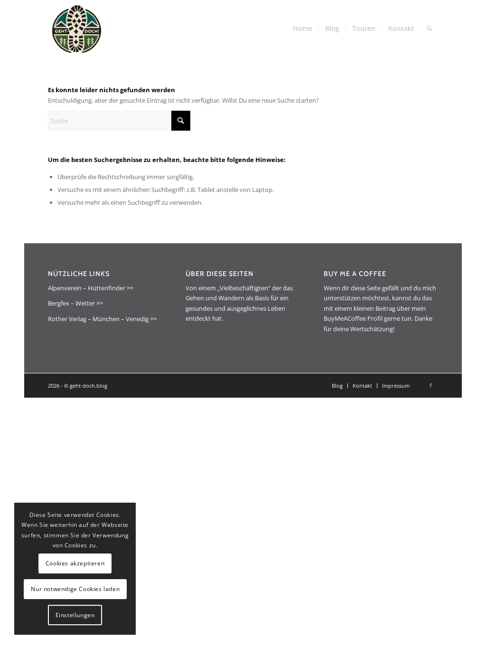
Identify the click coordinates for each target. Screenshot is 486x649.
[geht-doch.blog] (76, 28)
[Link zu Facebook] (431, 385)
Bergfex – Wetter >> (75, 303)
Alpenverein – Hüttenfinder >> (90, 288)
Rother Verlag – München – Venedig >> (102, 319)
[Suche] (429, 28)
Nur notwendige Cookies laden (75, 589)
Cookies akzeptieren (75, 563)
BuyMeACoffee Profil (353, 318)
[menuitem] (302, 28)
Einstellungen (75, 615)
